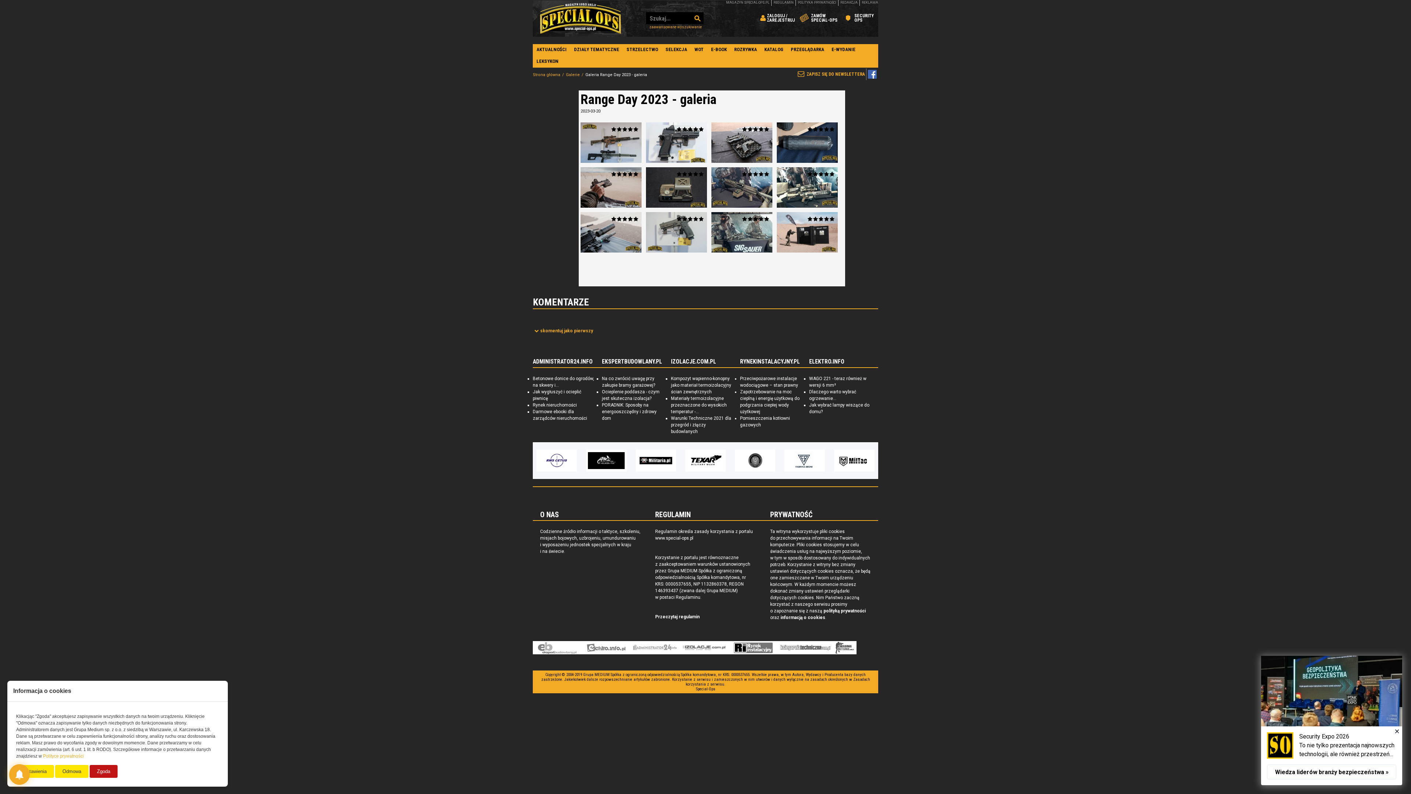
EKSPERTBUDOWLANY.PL (632, 361)
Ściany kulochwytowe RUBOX (807, 232)
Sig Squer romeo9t (676, 187)
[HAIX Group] (868, 461)
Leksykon (547, 61)
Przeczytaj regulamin (677, 616)
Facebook (872, 74)
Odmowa (71, 771)
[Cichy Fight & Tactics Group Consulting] (719, 461)
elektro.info (606, 647)
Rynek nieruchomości (555, 405)
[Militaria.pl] (620, 461)
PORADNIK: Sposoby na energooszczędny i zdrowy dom (629, 412)
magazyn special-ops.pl (747, 2)
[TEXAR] (669, 461)
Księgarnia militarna (845, 647)
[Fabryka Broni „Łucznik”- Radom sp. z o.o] (768, 461)
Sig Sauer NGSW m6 (807, 187)
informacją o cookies (802, 617)
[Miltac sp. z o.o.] (818, 461)
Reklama (870, 2)
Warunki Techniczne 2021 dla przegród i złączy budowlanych (701, 425)
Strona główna (546, 74)
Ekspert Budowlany (557, 647)
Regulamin (783, 2)
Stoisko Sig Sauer (741, 232)
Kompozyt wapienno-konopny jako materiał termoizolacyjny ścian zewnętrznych (701, 385)
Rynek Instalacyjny (753, 647)
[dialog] (1331, 720)
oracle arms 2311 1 (611, 187)
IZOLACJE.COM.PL (693, 361)
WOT (699, 49)
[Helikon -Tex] (570, 461)
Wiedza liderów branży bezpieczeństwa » (1332, 772)
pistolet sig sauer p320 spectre (676, 142)
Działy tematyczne (596, 49)
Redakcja (849, 2)
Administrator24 (655, 647)
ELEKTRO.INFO (826, 361)
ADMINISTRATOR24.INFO (563, 361)
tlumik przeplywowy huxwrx (807, 142)
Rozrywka (745, 49)
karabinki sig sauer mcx (611, 142)
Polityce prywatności (63, 756)
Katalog (773, 49)
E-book (719, 49)
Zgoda (103, 771)
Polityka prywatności (817, 2)
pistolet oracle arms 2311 (741, 142)
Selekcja (676, 49)
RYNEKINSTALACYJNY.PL (770, 361)
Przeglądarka (807, 49)
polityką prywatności (844, 611)
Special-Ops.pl (580, 18)
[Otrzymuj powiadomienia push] (19, 774)
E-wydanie (843, 49)
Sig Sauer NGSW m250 (741, 187)
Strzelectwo (642, 49)
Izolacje (704, 647)
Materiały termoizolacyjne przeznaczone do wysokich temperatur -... (699, 405)
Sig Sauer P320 (676, 232)
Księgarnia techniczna (805, 647)
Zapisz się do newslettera (836, 74)
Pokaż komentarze (566, 330)
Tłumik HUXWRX (611, 232)
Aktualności (551, 49)
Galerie (573, 74)
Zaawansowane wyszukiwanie (675, 27)
